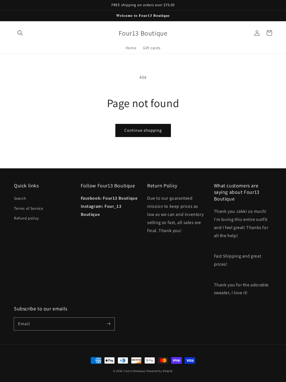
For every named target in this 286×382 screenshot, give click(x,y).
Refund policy (26, 218)
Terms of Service (28, 208)
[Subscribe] (108, 324)
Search (20, 198)
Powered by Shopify (159, 371)
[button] (20, 33)
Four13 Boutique (135, 371)
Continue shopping (143, 130)
